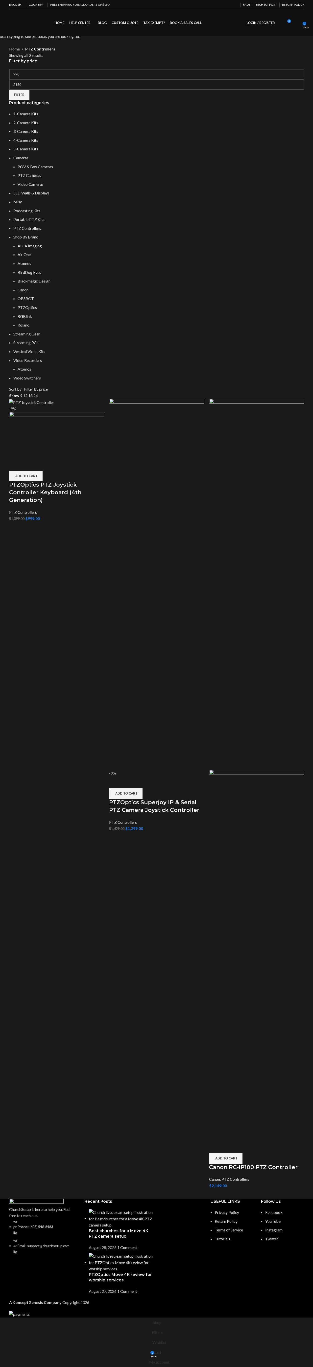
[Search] (279, 23)
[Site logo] (9, 23)
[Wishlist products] (297, 23)
